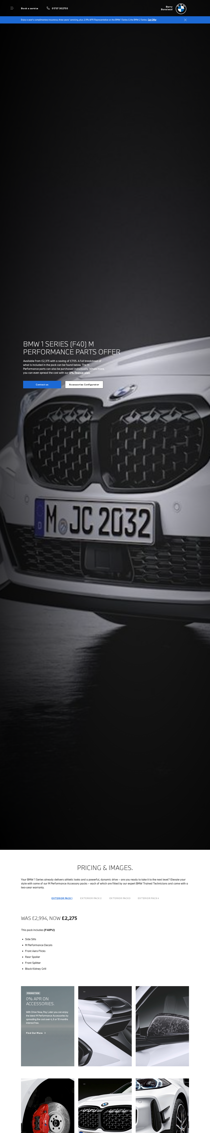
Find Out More (34, 1032)
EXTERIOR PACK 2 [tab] (91, 898)
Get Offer (152, 19)
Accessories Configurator (84, 384)
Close (185, 19)
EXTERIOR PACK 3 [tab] (120, 898)
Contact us (42, 384)
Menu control (12, 8)
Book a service (29, 8)
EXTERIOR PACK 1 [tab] (62, 898)
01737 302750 (60, 8)
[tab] (62, 898)
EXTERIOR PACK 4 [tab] (148, 898)
